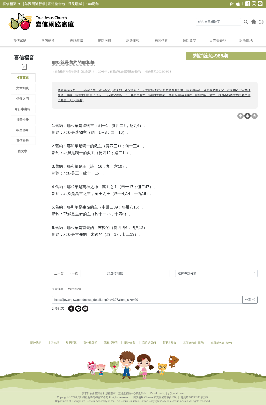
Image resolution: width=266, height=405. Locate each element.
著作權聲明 (90, 342)
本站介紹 (53, 342)
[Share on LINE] (78, 308)
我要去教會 (169, 342)
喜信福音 (48, 40)
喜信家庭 (19, 40)
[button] (261, 21)
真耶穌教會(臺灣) (193, 342)
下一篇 (73, 273)
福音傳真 (161, 40)
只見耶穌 (75, 4)
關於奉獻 (129, 342)
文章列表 (22, 88)
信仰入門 (22, 98)
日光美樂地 (218, 40)
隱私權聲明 (111, 342)
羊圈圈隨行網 (35, 4)
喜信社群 (22, 140)
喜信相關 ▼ (12, 4)
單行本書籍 (22, 109)
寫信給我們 (149, 342)
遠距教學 (189, 40)
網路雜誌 (76, 40)
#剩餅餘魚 (74, 289)
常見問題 (71, 342)
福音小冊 (22, 119)
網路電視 (132, 40)
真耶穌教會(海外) (221, 342)
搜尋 (245, 21)
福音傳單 (22, 130)
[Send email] (85, 308)
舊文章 (22, 151)
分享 (248, 299)
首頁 (253, 21)
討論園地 (246, 40)
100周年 (92, 4)
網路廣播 (104, 40)
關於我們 (35, 342)
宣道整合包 (56, 4)
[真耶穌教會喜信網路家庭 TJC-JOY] (41, 21)
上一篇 (59, 273)
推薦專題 (22, 77)
